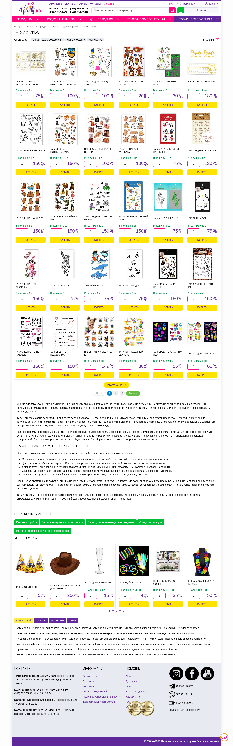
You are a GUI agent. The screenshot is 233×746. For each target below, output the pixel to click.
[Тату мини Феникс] (65, 264)
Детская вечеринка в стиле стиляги (62, 522)
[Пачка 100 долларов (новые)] (168, 561)
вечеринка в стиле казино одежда (146, 633)
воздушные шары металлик (68, 633)
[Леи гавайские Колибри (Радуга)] (202, 561)
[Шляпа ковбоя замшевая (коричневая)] (65, 563)
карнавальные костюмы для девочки (38, 628)
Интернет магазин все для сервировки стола (42, 530)
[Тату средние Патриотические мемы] (65, 61)
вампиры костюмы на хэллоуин (158, 628)
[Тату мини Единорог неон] (168, 61)
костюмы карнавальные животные (102, 628)
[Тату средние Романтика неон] (168, 332)
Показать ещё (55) (116, 385)
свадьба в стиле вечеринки (128, 655)
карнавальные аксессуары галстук (185, 638)
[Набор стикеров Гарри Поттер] (99, 129)
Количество (95, 39)
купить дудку (131, 628)
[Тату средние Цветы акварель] (31, 264)
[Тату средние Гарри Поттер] (168, 264)
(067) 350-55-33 (79, 8)
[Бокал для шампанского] (99, 561)
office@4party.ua (183, 702)
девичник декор (71, 628)
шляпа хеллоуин (130, 638)
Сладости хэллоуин (150, 522)
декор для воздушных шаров (122, 644)
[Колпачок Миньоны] (30, 563)
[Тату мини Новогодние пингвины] (168, 129)
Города (72, 620)
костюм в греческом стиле (58, 644)
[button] (38, 19)
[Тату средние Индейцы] (202, 332)
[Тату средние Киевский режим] (99, 196)
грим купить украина (74, 655)
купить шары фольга (29, 644)
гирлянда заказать (189, 628)
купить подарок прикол (181, 633)
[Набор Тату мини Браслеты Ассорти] (31, 61)
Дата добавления (52, 39)
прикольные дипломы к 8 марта (159, 649)
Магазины (109, 3)
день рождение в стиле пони (33, 633)
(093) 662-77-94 (58, 8)
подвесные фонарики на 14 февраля (39, 638)
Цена (35, 39)
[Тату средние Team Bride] (202, 129)
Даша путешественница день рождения (111, 522)
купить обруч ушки (153, 638)
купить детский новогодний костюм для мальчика (91, 638)
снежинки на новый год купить (193, 644)
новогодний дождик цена (160, 655)
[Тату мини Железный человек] (134, 61)
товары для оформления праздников (39, 655)
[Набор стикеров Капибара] (134, 129)
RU (171, 3)
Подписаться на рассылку (184, 709)
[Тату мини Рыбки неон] (168, 197)
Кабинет (214, 3)
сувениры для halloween (89, 644)
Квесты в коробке (26, 522)
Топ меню (41, 620)
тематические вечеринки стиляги (105, 633)
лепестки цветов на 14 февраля (71, 649)
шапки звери (99, 649)
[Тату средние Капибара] (31, 196)
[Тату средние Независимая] (65, 332)
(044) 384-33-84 (79, 12)
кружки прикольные (99, 655)
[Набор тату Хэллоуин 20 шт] (99, 331)
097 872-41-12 (183, 694)
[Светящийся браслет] (134, 561)
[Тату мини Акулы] (99, 264)
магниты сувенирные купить (157, 644)
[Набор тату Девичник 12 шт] (202, 61)
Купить (31, 104)
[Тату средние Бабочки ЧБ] (31, 129)
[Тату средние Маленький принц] (134, 196)
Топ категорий (23, 620)
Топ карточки (57, 620)
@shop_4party (184, 686)
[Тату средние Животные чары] (202, 264)
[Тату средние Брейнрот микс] (65, 196)
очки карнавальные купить (123, 649)
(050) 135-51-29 (58, 12)
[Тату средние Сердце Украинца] (99, 61)
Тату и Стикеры (27, 32)
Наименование (76, 39)
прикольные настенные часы (34, 649)
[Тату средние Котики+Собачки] (65, 129)
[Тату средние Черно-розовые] (31, 332)
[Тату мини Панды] (134, 264)
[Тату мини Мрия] (202, 196)
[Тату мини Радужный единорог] (134, 332)
